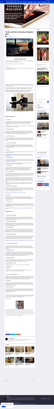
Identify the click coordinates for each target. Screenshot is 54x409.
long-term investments (22, 173)
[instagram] (46, 185)
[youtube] (49, 0)
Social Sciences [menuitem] (44, 2)
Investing (6, 84)
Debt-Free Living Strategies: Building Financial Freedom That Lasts (9, 364)
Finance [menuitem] (35, 2)
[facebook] (8, 341)
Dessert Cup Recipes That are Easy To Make (45, 135)
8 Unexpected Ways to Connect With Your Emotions (45, 168)
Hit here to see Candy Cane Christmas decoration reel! (42, 65)
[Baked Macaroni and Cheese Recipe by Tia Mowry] (39, 172)
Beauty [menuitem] (15, 2)
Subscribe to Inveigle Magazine (41, 178)
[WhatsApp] (16, 334)
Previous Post (6, 380)
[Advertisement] (12, 76)
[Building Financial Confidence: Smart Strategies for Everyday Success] (19, 360)
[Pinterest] (18, 334)
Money (8, 331)
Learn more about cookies (8, 404)
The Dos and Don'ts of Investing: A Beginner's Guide (29, 364)
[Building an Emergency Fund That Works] (19, 349)
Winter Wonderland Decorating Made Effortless (43, 127)
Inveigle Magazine (11, 338)
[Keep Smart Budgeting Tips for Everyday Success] (29, 349)
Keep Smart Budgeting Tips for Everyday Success (29, 353)
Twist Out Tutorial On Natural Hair (44, 131)
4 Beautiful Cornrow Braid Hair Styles (43, 164)
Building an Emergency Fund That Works (19, 353)
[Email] (20, 334)
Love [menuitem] (21, 2)
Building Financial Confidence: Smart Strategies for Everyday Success (19, 208)
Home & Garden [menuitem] (30, 2)
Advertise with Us (12, 0)
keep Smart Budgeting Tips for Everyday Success (17, 192)
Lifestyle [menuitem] (25, 2)
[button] (46, 2)
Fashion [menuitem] (11, 2)
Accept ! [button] (4, 406)
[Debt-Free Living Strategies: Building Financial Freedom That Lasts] (9, 360)
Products (18, 0)
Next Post (33, 380)
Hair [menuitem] (18, 2)
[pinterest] (40, 185)
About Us (8, 0)
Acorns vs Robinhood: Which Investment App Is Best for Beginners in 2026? (20, 240)
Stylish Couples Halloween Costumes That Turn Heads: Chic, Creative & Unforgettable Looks (43, 116)
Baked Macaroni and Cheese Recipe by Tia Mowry (45, 172)
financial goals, (23, 84)
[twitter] (9, 341)
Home (5, 0)
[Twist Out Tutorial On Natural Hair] (39, 131)
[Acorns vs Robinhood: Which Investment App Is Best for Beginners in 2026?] (9, 349)
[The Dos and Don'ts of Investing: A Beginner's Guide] (29, 360)
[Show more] (21, 334)
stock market (21, 63)
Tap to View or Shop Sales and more (41, 154)
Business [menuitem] (39, 2)
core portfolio (7, 160)
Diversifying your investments (10, 154)
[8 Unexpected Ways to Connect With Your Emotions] (39, 168)
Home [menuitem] (7, 2)
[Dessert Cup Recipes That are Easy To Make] (39, 135)
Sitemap (15, 0)
